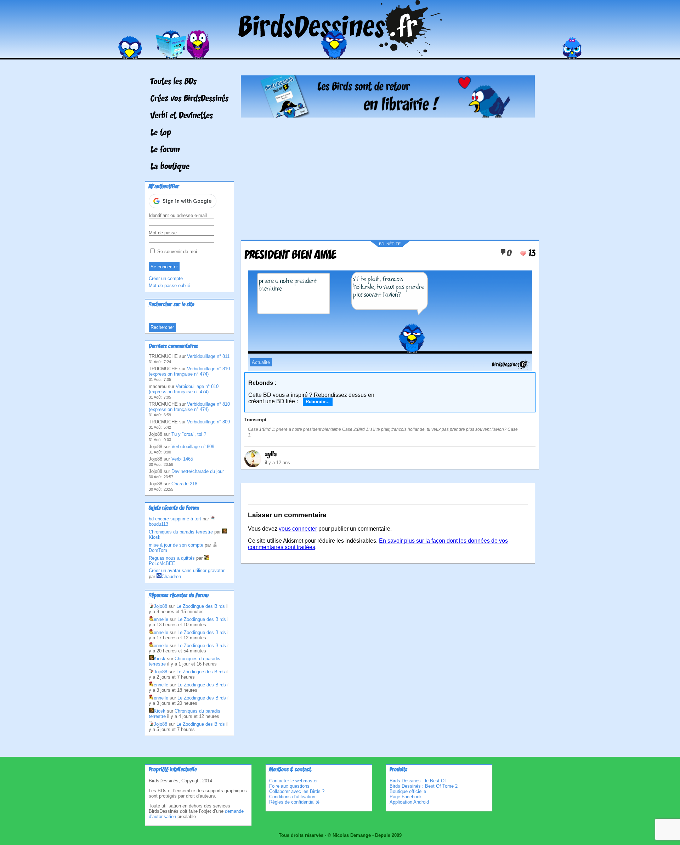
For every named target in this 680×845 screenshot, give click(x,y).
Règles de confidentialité (294, 802)
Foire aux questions (289, 786)
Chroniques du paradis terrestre (181, 532)
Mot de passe (163, 232)
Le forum (165, 150)
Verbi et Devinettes (182, 116)
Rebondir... (318, 401)
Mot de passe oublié (169, 285)
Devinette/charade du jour (197, 471)
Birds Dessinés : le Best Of (418, 780)
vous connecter (298, 529)
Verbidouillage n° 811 (208, 356)
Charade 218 (184, 483)
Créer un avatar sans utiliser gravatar (187, 570)
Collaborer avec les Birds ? (296, 791)
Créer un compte (166, 278)
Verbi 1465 (182, 459)
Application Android (409, 802)
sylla (271, 454)
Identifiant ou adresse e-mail (178, 215)
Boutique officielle (408, 791)
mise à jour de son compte (176, 545)
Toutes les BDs (174, 82)
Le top (161, 133)
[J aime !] (523, 253)
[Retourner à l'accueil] (340, 54)
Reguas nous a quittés (172, 558)
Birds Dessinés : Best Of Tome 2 (424, 786)
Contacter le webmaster (293, 780)
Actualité (261, 362)
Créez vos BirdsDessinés (189, 99)
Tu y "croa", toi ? (188, 434)
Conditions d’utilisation (292, 796)
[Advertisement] (388, 175)
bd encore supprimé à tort (175, 518)
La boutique (170, 167)
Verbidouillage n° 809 (208, 421)
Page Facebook (406, 796)
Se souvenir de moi (176, 251)
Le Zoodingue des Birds (200, 606)
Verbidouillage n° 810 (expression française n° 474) (189, 371)
